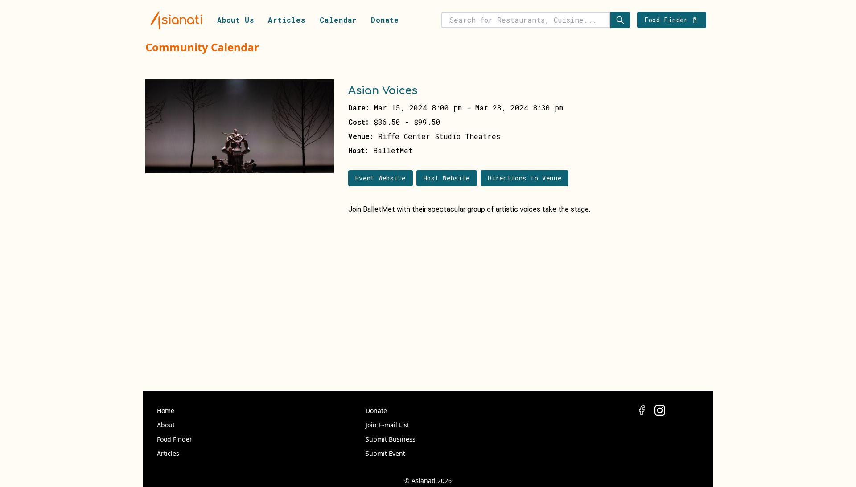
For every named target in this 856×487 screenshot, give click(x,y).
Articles (286, 20)
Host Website (447, 178)
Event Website (380, 178)
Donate (385, 20)
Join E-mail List (387, 425)
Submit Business (391, 439)
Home (165, 410)
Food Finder (174, 439)
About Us (235, 20)
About (166, 425)
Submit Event (385, 453)
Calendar (338, 20)
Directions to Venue (524, 178)
